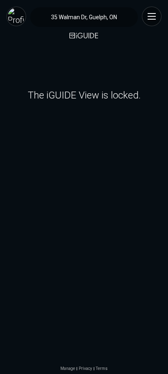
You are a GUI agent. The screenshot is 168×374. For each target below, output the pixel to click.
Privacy (85, 369)
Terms (102, 369)
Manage (67, 369)
